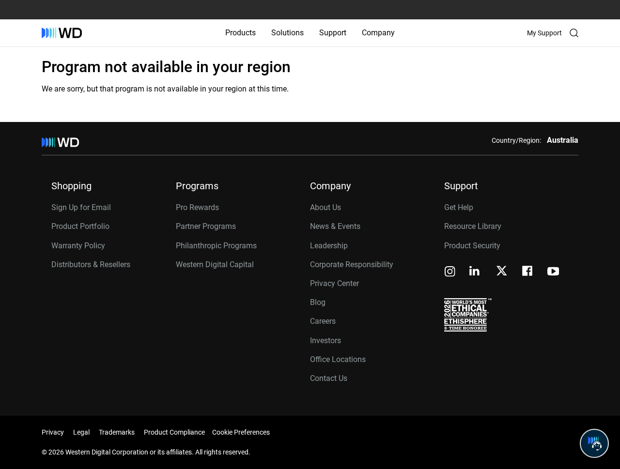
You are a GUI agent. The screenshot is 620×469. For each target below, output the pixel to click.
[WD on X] (502, 271)
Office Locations (338, 359)
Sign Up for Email (81, 207)
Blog (318, 302)
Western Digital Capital (215, 264)
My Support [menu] (544, 33)
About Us (325, 207)
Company (378, 32)
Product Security (472, 245)
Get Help (458, 207)
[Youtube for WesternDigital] (553, 272)
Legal (81, 432)
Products (240, 32)
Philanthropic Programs (216, 245)
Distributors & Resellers (90, 264)
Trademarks (117, 432)
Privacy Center (334, 283)
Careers (323, 321)
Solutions (287, 32)
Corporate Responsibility (351, 264)
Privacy (53, 432)
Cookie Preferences (241, 432)
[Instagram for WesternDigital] (450, 272)
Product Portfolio (80, 226)
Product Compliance (174, 432)
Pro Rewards (197, 207)
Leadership (329, 245)
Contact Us (328, 378)
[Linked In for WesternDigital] (475, 272)
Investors (325, 340)
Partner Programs (206, 226)
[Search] (574, 33)
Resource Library (472, 226)
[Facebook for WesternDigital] (528, 272)
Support (332, 32)
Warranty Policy (78, 245)
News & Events (335, 226)
